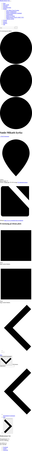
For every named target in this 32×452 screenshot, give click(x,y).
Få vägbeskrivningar (22, 182)
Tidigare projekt (10, 18)
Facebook (5, 447)
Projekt (5, 9)
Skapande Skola (7, 7)
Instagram (5, 450)
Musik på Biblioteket (11, 11)
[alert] (16, 245)
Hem (4, 3)
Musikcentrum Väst (5, 0)
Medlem (5, 23)
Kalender (5, 6)
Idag (1, 355)
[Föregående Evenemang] (17, 350)
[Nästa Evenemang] (3, 352)
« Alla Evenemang (4, 136)
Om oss (5, 21)
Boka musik (6, 4)
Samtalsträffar (9, 14)
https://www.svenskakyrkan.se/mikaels (13, 220)
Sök (4, 24)
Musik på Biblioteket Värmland (14, 13)
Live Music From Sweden (12, 10)
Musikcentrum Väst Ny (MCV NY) (15, 17)
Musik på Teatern (10, 16)
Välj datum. (15, 364)
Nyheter (5, 20)
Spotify (5, 448)
